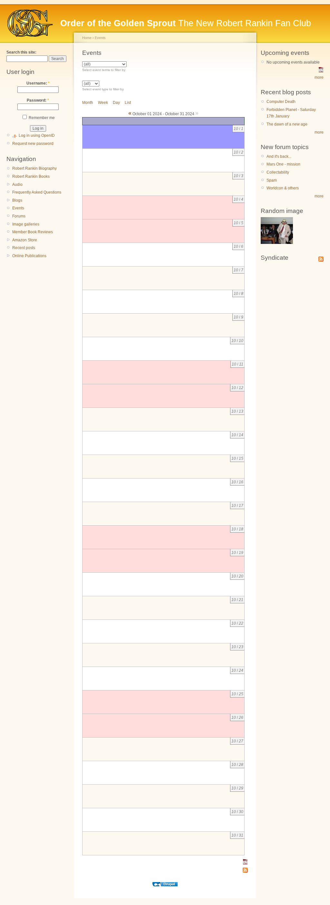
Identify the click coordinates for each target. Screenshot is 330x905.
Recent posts (23, 248)
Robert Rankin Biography (34, 168)
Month (87, 102)
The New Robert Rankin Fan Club (185, 23)
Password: (38, 100)
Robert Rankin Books (31, 176)
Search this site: (21, 52)
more (319, 77)
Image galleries (25, 224)
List (128, 102)
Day (116, 102)
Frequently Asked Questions (36, 192)
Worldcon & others (283, 188)
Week (103, 102)
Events (18, 208)
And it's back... (279, 156)
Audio (17, 184)
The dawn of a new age (287, 124)
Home (87, 38)
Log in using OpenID (37, 135)
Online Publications (29, 256)
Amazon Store (24, 240)
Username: (38, 83)
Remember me (41, 118)
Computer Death (281, 101)
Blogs (17, 200)
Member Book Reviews (32, 232)
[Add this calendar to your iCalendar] (245, 863)
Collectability (278, 172)
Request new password (32, 143)
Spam (272, 180)
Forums (18, 216)
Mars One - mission (283, 164)
